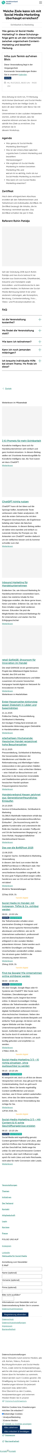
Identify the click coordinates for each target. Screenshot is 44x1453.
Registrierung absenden (15, 1314)
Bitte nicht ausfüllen (11, 1295)
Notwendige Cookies (13, 1414)
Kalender (22, 74)
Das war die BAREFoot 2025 (17, 847)
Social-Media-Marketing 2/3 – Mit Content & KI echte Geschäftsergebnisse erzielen (21, 1122)
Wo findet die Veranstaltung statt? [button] (18, 332)
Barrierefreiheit (8, 1329)
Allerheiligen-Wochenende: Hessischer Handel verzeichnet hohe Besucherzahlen (19, 741)
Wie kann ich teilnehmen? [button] (17, 341)
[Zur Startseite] (10, 2)
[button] (40, 2)
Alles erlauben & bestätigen (16, 1431)
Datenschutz (8, 1319)
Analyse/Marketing (12, 1417)
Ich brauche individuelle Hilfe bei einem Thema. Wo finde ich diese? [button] (19, 363)
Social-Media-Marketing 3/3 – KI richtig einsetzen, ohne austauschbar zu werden (20, 1062)
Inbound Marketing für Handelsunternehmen (15, 584)
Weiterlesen (7, 465)
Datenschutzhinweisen (12, 1309)
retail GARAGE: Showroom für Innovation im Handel (19, 661)
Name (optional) (9, 1273)
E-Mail (5, 1265)
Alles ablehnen (11, 1427)
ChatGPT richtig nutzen (15, 501)
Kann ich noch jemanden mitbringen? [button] (16, 351)
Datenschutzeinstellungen (14, 1323)
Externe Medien (10, 1420)
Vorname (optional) (10, 1280)
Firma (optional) (9, 1287)
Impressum (7, 1326)
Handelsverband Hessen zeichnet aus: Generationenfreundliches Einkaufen (21, 797)
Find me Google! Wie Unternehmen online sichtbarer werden (22, 974)
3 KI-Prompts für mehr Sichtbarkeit (21, 440)
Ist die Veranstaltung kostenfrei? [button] (14, 321)
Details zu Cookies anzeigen (18, 1424)
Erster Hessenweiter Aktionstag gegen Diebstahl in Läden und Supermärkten (19, 705)
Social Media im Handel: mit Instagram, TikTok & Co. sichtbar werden (20, 906)
